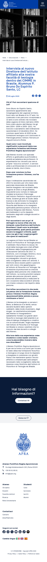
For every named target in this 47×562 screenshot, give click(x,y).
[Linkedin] (20, 531)
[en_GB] (21, 539)
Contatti (6, 515)
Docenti (5, 491)
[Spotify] (28, 531)
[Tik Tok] (24, 531)
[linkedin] (36, 96)
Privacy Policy (12, 554)
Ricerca (5, 497)
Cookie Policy (22, 554)
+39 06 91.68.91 (11, 470)
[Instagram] (8, 531)
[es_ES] (25, 539)
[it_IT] (17, 539)
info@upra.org (10, 474)
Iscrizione (27, 491)
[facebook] (33, 96)
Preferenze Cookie (33, 554)
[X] (12, 531)
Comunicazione (13, 57)
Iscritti (26, 494)
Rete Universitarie (9, 501)
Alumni (26, 497)
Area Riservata (8, 518)
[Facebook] (4, 531)
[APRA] (12, 4)
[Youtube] (16, 531)
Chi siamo (6, 488)
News (22, 57)
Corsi (25, 488)
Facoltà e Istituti (9, 494)
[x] (39, 96)
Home (4, 57)
